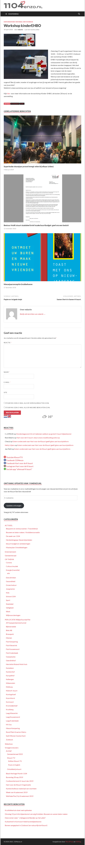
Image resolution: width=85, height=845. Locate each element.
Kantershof (10, 672)
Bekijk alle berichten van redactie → (32, 314)
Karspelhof (10, 675)
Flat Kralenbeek (12, 653)
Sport (8, 600)
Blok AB (9, 630)
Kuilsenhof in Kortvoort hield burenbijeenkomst (23, 822)
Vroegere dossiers (11, 748)
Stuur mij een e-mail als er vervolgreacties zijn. (27, 403)
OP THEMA (9, 559)
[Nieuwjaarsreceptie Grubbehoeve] (42, 258)
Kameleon (10, 668)
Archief (9, 751)
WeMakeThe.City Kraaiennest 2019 (19, 796)
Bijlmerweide (11, 626)
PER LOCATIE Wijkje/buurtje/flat (17, 620)
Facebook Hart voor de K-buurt (19, 463)
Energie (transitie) (13, 570)
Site (5, 392)
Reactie (8, 342)
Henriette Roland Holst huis (16, 664)
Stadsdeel (9, 604)
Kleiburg (9, 687)
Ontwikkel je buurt (14, 769)
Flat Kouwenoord (12, 649)
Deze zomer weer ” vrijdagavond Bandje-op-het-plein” (25, 818)
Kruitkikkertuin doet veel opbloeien (18, 810)
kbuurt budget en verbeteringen (18, 544)
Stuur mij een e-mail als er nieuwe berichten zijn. (28, 407)
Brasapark (10, 634)
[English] (9, 416)
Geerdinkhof (11, 660)
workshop (15, 103)
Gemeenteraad (10, 555)
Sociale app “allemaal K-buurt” (19, 469)
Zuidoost (9, 740)
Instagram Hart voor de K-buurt (19, 466)
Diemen (9, 638)
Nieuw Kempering (13, 728)
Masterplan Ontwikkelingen (16, 547)
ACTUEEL (9, 525)
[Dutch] (6, 416)
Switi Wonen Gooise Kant (16, 736)
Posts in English (14, 765)
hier (8, 93)
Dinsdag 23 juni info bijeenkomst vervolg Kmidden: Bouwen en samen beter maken (36, 814)
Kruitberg (9, 709)
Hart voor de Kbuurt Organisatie (18, 785)
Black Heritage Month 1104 (16, 773)
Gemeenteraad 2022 (15, 754)
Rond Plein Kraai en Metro (16, 732)
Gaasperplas (10, 657)
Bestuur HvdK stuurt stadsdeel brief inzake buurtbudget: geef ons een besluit (36, 225)
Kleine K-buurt (11, 691)
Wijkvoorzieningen (13, 615)
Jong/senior (10, 589)
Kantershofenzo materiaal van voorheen (18, 22)
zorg (22, 103)
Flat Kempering (12, 642)
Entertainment (10, 552)
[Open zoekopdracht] (79, 14)
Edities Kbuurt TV (15, 761)
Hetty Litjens (10, 445)
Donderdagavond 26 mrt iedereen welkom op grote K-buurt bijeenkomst (43, 434)
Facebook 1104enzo (14, 460)
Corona (9, 562)
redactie (20, 29)
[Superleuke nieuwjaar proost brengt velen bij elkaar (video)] (42, 140)
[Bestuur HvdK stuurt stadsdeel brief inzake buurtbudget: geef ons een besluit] (42, 199)
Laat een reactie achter (32, 29)
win (8, 573)
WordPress (69, 842)
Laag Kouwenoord (13, 717)
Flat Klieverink (11, 645)
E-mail (7, 382)
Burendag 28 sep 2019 (14, 777)
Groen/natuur (11, 585)
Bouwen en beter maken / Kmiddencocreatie (23, 532)
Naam (7, 372)
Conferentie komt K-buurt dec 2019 (19, 781)
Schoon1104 (11, 596)
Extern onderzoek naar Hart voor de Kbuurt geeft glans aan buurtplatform (41, 441)
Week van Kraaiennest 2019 (16, 792)
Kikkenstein (10, 683)
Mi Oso (9, 724)
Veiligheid (10, 608)
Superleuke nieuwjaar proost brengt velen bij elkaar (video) (29, 166)
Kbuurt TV (11, 758)
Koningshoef (11, 694)
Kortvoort (10, 702)
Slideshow (9, 744)
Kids (7, 593)
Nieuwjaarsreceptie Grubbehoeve (18, 284)
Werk (8, 611)
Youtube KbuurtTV (14, 457)
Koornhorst (10, 698)
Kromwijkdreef (11, 706)
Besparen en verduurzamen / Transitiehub (22, 529)
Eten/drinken (11, 578)
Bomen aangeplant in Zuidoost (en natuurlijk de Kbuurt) (26, 825)
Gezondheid (10, 581)
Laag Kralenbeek (12, 721)
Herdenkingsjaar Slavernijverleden (19, 540)
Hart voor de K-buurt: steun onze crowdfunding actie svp (38, 438)
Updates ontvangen (13, 505)
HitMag (78, 842)
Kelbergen (10, 679)
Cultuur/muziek (12, 566)
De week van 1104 (13, 536)
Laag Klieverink (12, 713)
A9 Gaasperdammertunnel (16, 623)
